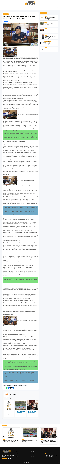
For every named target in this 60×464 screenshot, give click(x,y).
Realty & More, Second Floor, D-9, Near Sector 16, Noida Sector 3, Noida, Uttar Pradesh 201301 (51, 456)
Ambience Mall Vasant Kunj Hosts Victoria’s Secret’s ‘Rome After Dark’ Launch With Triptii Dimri (48, 441)
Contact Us (32, 456)
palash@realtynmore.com (50, 453)
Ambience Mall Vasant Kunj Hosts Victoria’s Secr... (32, 412)
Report (17, 456)
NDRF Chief (15, 385)
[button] (3, 437)
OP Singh (25, 385)
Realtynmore (6, 21)
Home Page (32, 451)
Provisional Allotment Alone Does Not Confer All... (8, 412)
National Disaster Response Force (8, 385)
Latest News (32, 453)
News (17, 451)
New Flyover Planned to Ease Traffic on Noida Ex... (20, 412)
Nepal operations (20, 385)
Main (17, 453)
